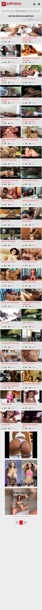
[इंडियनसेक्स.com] (12, 4)
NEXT (25, 522)
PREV (17, 522)
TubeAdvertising (25, 516)
